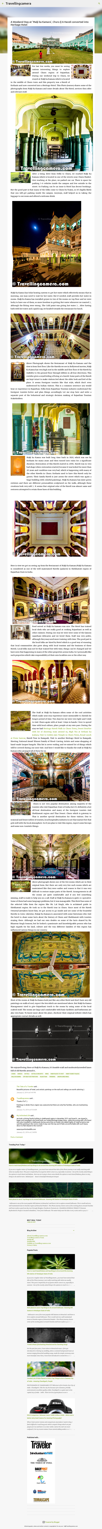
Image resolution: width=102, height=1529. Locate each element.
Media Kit (30, 1239)
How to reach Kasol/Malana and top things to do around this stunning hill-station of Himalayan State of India (44, 1165)
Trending (52, 1076)
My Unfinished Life (23, 1115)
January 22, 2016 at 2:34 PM (27, 1132)
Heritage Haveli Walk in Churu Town (60, 728)
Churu (13, 1073)
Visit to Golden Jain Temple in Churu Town (59, 735)
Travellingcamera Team (35, 1238)
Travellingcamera (18, 3)
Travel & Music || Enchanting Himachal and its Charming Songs (47, 1344)
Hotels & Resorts (37, 1073)
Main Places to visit (57, 1073)
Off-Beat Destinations (30, 1076)
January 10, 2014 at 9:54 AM (27, 1110)
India (46, 1073)
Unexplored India (63, 1076)
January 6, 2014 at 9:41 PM (26, 1092)
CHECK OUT (31, 1222)
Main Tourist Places (72, 1073)
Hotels (27, 1073)
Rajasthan (43, 1076)
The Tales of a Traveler (25, 1086)
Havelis (20, 1073)
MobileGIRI (31, 1241)
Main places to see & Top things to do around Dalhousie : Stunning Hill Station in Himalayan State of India (43, 1199)
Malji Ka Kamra (16, 1076)
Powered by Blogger (52, 1522)
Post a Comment (17, 1137)
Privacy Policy (32, 1245)
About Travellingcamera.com (37, 1236)
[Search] (99, 3)
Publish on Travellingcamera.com (39, 1243)
